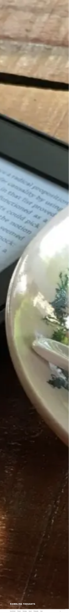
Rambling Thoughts (22, 604)
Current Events (12, 611)
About (41, 611)
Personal (19, 611)
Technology (25, 611)
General (30, 611)
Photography (36, 611)
